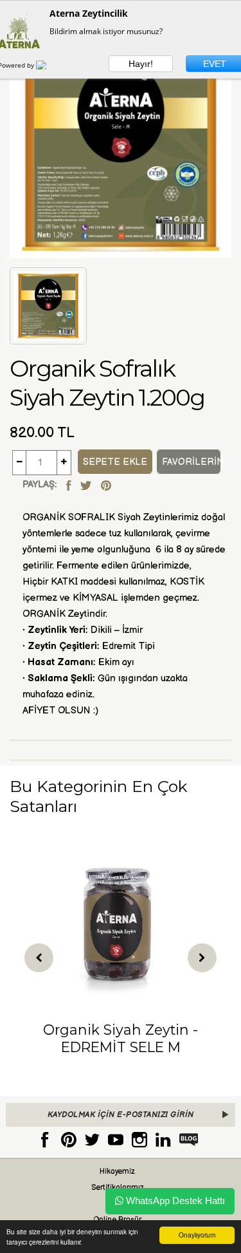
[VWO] (49, 65)
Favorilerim (191, 462)
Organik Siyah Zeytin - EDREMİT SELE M (120, 1038)
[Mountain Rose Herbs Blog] (189, 1139)
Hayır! (141, 64)
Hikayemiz (117, 1171)
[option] (120, 956)
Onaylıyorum (197, 1234)
